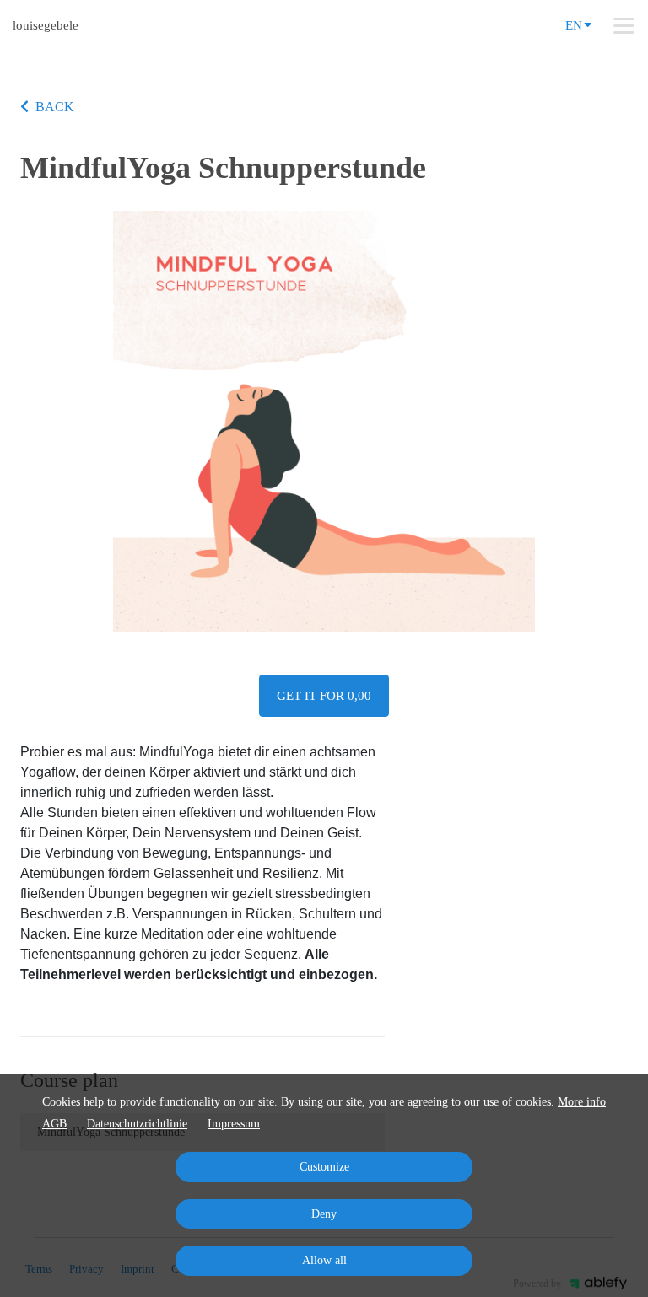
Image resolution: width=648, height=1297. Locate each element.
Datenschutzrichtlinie (137, 1123)
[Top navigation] (624, 25)
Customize (324, 1166)
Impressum (234, 1123)
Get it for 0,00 (324, 695)
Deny (324, 1214)
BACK (54, 107)
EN (573, 25)
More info (582, 1101)
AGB (54, 1123)
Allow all (324, 1260)
